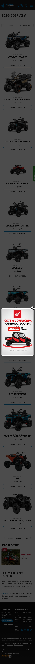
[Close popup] (33, 308)
